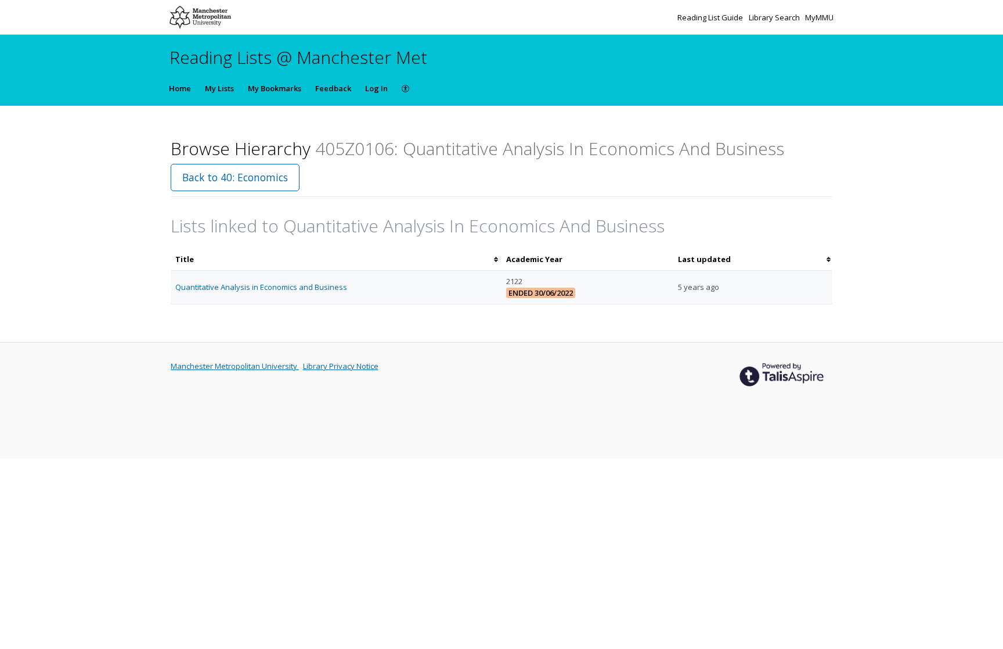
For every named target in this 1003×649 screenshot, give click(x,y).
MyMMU (819, 17)
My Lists (219, 88)
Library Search (775, 17)
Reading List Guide (711, 17)
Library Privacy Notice (340, 366)
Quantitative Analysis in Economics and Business (261, 287)
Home (180, 88)
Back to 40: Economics (235, 177)
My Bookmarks (274, 88)
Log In (376, 88)
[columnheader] (336, 259)
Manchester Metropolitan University (235, 366)
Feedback (333, 88)
